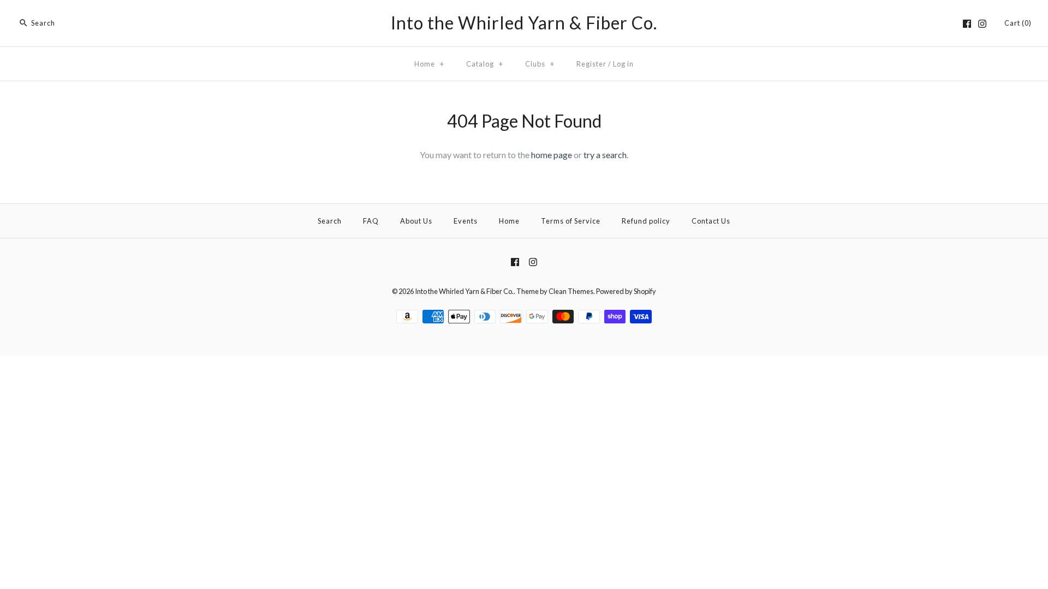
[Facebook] (967, 24)
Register (591, 63)
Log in (623, 63)
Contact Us (711, 221)
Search (330, 221)
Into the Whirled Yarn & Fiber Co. (464, 291)
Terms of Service (570, 221)
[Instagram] (982, 24)
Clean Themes (571, 291)
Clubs (540, 63)
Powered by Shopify (626, 291)
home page (551, 154)
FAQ (371, 221)
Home (429, 63)
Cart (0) (1018, 23)
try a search (605, 154)
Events (466, 221)
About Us (416, 221)
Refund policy (646, 221)
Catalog (484, 63)
